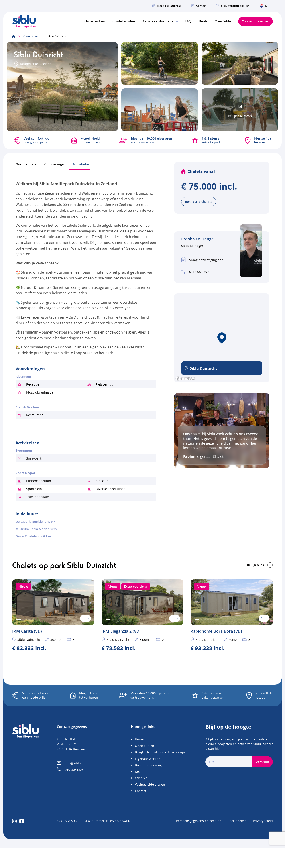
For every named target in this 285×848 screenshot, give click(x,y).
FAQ (188, 21)
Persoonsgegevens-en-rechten (199, 821)
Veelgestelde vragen (150, 784)
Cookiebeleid (238, 821)
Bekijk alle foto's (240, 116)
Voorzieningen (55, 164)
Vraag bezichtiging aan (206, 260)
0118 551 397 (199, 272)
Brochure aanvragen (150, 765)
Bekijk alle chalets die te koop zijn (160, 752)
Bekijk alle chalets (198, 201)
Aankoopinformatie (158, 21)
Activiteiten (81, 164)
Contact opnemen (255, 21)
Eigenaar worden (147, 758)
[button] (221, 338)
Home (139, 739)
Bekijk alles (255, 565)
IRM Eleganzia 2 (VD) (143, 615)
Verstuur (262, 762)
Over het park (26, 164)
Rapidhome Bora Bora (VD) (232, 615)
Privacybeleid (263, 821)
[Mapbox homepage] (185, 378)
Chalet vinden (123, 21)
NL (267, 6)
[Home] (24, 21)
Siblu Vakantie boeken (235, 6)
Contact (201, 6)
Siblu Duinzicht (28, 640)
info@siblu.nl (75, 763)
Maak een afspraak (169, 6)
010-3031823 (74, 769)
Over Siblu (223, 21)
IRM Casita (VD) (53, 615)
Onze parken (94, 21)
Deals (203, 21)
